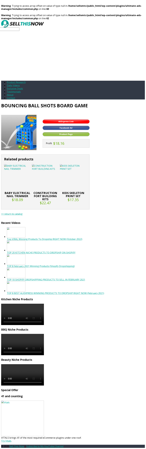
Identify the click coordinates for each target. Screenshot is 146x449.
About (10, 94)
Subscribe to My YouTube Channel (44, 446)
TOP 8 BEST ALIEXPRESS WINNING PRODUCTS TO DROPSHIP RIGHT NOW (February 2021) (55, 293)
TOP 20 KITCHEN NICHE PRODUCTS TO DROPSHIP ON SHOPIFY (41, 252)
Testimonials (14, 91)
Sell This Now (16, 446)
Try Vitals (6, 440)
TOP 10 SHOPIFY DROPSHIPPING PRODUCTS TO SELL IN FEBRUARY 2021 (46, 279)
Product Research (16, 82)
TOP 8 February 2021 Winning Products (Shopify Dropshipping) (41, 266)
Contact (11, 97)
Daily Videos (13, 85)
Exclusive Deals (15, 88)
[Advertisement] (73, 58)
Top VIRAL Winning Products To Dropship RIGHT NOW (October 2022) (44, 239)
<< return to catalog (12, 213)
